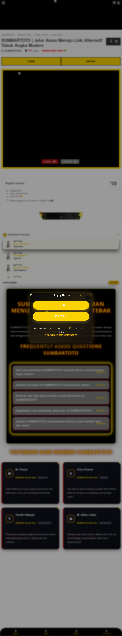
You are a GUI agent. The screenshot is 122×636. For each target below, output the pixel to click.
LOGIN (61, 305)
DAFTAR (61, 316)
